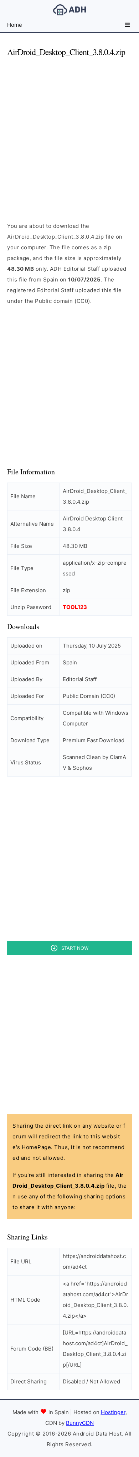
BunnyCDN (80, 1422)
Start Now (74, 948)
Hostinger (113, 1412)
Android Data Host (69, 9)
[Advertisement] (69, 133)
